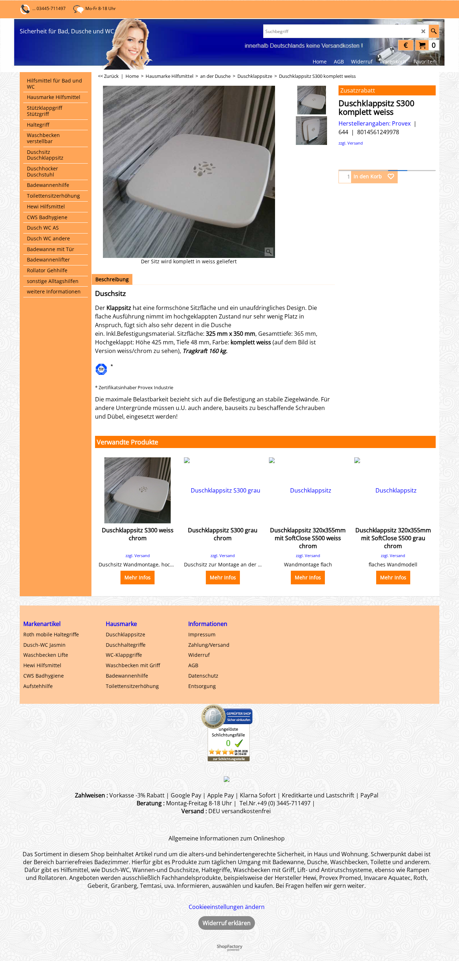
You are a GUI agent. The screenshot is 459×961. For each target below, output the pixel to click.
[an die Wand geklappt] (311, 130)
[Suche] (434, 31)
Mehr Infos (137, 577)
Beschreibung (112, 279)
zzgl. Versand (351, 143)
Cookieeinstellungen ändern (227, 907)
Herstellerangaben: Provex (375, 123)
